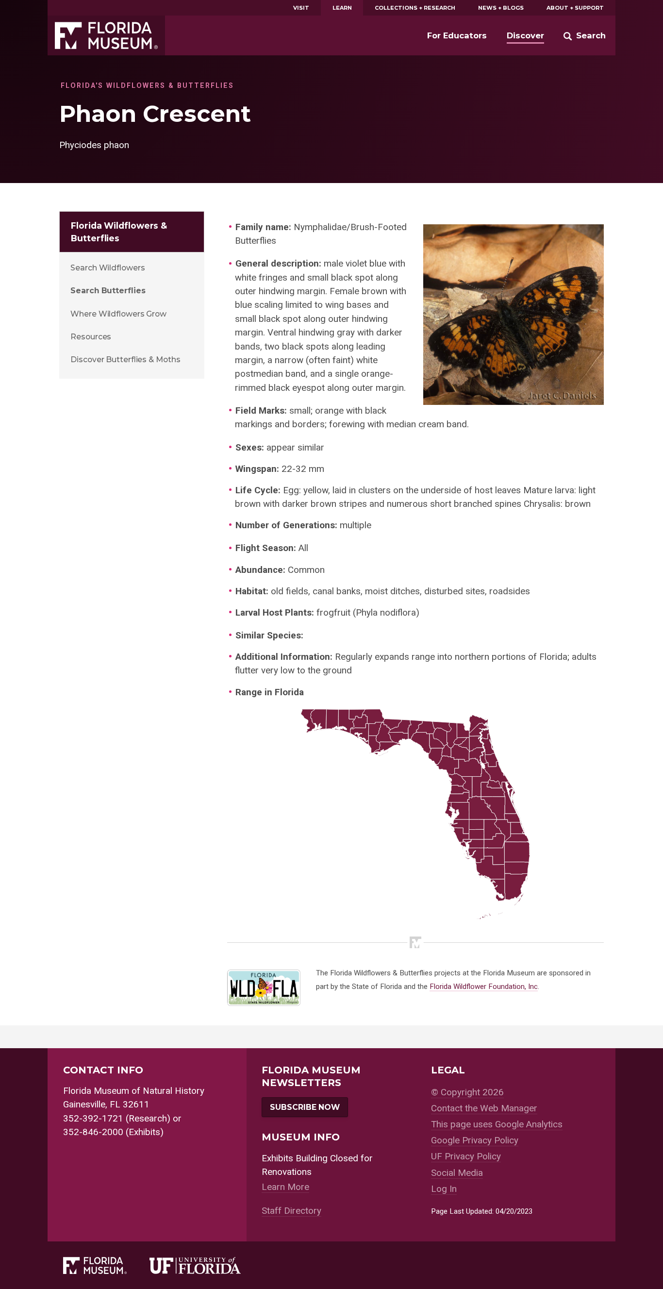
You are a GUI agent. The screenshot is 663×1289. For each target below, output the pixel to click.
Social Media (457, 1172)
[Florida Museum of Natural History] (106, 1265)
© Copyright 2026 (467, 1092)
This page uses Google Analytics (497, 1124)
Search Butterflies (107, 290)
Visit (301, 7)
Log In (444, 1188)
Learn (342, 7)
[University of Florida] (206, 1265)
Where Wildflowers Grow (118, 313)
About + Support (575, 7)
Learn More (285, 1186)
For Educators (457, 35)
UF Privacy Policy (466, 1156)
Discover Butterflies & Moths (125, 359)
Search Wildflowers (107, 267)
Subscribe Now (305, 1107)
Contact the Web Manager (484, 1108)
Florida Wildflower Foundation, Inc (484, 986)
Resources (90, 336)
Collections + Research (415, 7)
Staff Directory (291, 1210)
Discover (525, 35)
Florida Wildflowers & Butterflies (119, 231)
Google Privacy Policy (474, 1140)
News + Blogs (501, 7)
